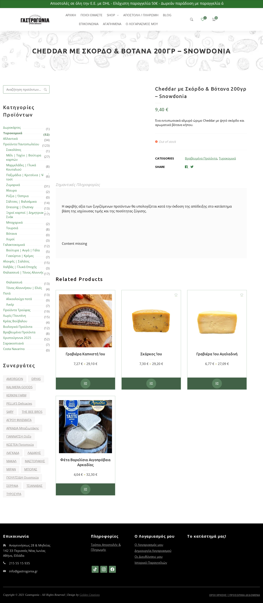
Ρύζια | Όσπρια (17, 196)
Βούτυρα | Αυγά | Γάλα (23, 250)
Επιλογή (85, 383)
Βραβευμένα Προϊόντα (19, 332)
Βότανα (11, 233)
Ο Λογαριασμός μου (149, 545)
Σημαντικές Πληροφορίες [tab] (78, 184)
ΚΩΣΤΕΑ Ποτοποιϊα (20, 444)
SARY (9, 412)
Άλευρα (11, 190)
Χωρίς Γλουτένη (14, 315)
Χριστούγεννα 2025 (17, 338)
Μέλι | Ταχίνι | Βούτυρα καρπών (23, 157)
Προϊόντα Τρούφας (16, 310)
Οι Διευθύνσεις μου (149, 556)
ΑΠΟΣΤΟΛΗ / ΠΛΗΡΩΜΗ (140, 15)
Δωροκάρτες (12, 127)
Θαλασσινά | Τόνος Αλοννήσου (25, 272)
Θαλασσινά (14, 282)
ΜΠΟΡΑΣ (30, 469)
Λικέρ (10, 304)
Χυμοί (10, 239)
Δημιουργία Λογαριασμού (153, 551)
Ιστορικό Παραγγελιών (151, 562)
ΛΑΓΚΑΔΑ (12, 453)
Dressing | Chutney (19, 207)
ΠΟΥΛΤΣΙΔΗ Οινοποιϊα (22, 477)
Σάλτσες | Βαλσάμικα (21, 201)
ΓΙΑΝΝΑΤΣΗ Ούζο (18, 436)
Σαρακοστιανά (13, 343)
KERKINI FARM (16, 395)
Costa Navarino (14, 349)
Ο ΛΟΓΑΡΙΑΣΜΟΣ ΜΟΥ (142, 24)
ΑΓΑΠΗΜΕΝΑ (112, 24)
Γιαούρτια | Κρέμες (20, 256)
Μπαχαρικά (14, 222)
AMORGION (14, 379)
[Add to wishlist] (110, 295)
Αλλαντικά (10, 138)
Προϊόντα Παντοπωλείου (21, 144)
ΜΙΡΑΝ (11, 469)
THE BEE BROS (32, 412)
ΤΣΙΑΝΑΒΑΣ (35, 486)
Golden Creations (90, 594)
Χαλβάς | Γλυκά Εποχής (20, 267)
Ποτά (6, 293)
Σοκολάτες (13, 150)
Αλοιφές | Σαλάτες (16, 261)
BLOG (167, 15)
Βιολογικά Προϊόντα (17, 327)
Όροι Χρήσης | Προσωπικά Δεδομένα (234, 595)
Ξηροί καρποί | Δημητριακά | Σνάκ (27, 214)
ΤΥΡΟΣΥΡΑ (13, 494)
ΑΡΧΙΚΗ (71, 15)
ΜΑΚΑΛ (11, 461)
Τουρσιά (12, 228)
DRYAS (36, 379)
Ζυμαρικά (13, 185)
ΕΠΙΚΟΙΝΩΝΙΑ (88, 24)
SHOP (111, 15)
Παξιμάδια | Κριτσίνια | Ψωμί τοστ (27, 177)
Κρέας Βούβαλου (15, 321)
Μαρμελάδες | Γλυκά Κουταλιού (21, 167)
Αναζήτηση (45, 89)
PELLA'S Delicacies (19, 403)
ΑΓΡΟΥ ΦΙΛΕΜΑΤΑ (18, 420)
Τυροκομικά (12, 133)
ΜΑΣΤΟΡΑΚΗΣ (35, 461)
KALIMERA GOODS (19, 387)
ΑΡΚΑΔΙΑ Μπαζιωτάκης (22, 428)
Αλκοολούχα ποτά (19, 299)
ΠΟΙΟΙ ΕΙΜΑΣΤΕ (91, 15)
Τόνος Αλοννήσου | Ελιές (24, 288)
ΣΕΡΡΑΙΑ (12, 486)
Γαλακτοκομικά (14, 245)
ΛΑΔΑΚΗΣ (34, 453)
